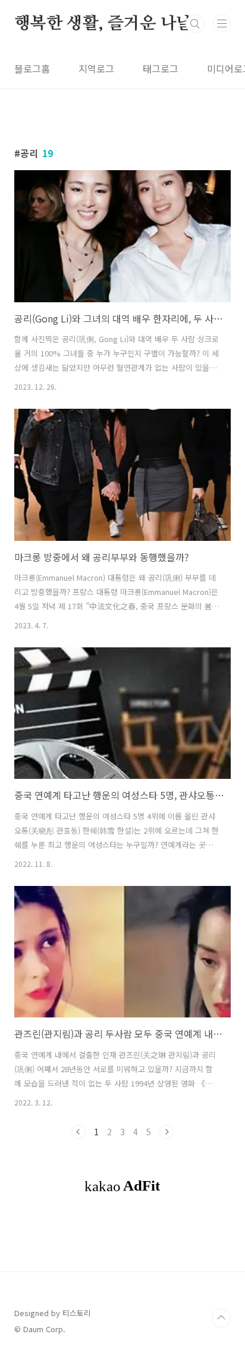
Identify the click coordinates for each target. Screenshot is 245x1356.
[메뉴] (222, 23)
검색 (195, 24)
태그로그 (160, 68)
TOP (221, 1317)
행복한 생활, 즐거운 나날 (103, 23)
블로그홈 (32, 68)
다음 (166, 1132)
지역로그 (96, 68)
